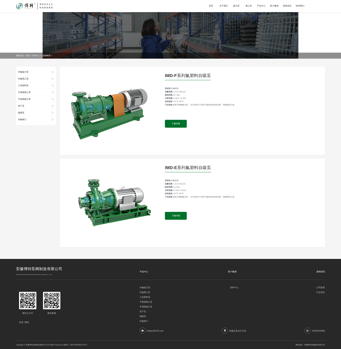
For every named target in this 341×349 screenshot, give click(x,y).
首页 (28, 56)
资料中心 (234, 287)
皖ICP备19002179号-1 (78, 345)
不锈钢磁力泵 (24, 99)
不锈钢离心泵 (24, 92)
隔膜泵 (21, 113)
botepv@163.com (155, 331)
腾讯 (27, 322)
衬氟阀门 (22, 119)
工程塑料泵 (46, 56)
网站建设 (299, 345)
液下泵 (21, 106)
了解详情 (176, 123)
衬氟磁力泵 (23, 72)
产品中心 (35, 56)
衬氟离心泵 (23, 79)
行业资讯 (320, 292)
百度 (21, 322)
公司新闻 (320, 287)
